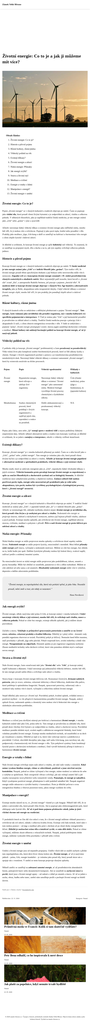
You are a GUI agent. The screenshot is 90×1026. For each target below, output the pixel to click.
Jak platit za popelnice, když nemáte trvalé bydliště (35, 984)
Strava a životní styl (19, 175)
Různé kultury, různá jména (23, 149)
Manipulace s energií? (20, 189)
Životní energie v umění (21, 193)
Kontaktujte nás (28, 890)
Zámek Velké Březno (11, 4)
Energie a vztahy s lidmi (21, 184)
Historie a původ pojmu (21, 144)
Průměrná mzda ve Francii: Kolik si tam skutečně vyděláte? (40, 926)
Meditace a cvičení (19, 180)
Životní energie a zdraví (21, 162)
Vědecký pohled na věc (21, 153)
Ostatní (85, 898)
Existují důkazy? (18, 158)
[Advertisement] (45, 26)
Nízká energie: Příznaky (21, 167)
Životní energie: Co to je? (22, 140)
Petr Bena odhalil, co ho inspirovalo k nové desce (33, 955)
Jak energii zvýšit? (19, 171)
